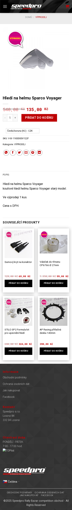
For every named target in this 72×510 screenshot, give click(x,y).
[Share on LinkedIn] (39, 153)
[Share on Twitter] (19, 153)
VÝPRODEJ (41, 17)
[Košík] (67, 6)
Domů (28, 17)
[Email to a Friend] (26, 153)
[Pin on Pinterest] (33, 153)
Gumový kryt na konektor (18, 261)
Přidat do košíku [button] (18, 283)
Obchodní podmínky (15, 377)
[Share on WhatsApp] (6, 153)
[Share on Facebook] (13, 153)
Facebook (9, 397)
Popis (6, 174)
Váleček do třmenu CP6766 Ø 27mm (50, 263)
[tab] (36, 174)
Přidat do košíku (39, 117)
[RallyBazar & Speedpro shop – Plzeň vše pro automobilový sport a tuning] (26, 6)
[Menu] (5, 6)
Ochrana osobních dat (16, 384)
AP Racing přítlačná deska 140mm (50, 331)
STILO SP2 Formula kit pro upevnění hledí (17, 331)
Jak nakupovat (11, 390)
